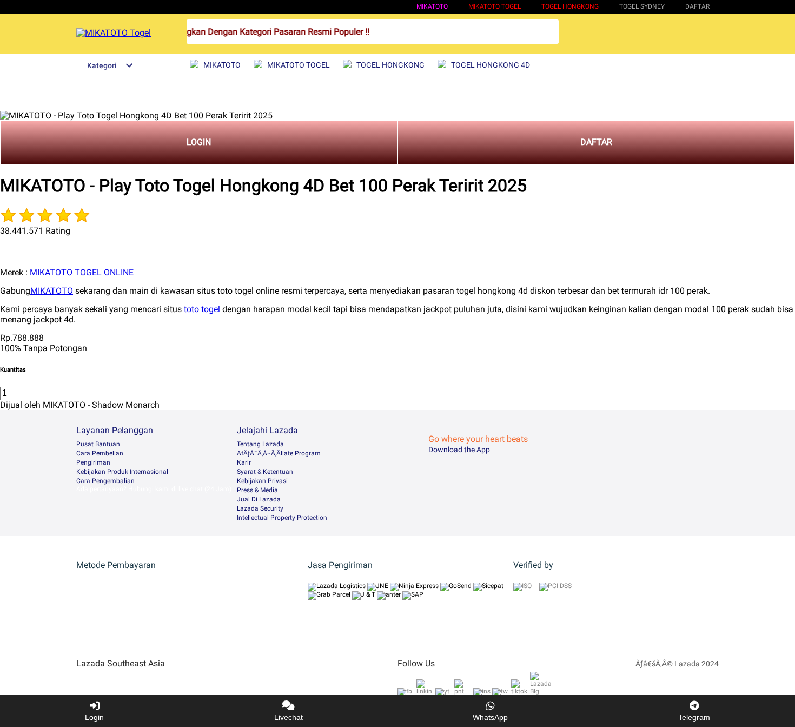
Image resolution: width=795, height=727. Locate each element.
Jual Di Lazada (259, 499)
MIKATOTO (432, 6)
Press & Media (257, 490)
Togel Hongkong (570, 6)
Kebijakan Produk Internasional (122, 471)
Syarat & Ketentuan (265, 471)
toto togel (202, 309)
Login (94, 717)
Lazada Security (260, 508)
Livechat (288, 717)
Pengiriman (93, 462)
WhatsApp (490, 717)
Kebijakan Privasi (262, 481)
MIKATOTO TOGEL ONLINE (82, 272)
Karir (244, 462)
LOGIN (199, 142)
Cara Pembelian (99, 453)
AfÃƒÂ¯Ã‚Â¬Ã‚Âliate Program (279, 453)
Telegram (694, 717)
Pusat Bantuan (98, 444)
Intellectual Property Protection (282, 517)
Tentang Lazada (260, 444)
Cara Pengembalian (105, 481)
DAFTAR (596, 142)
